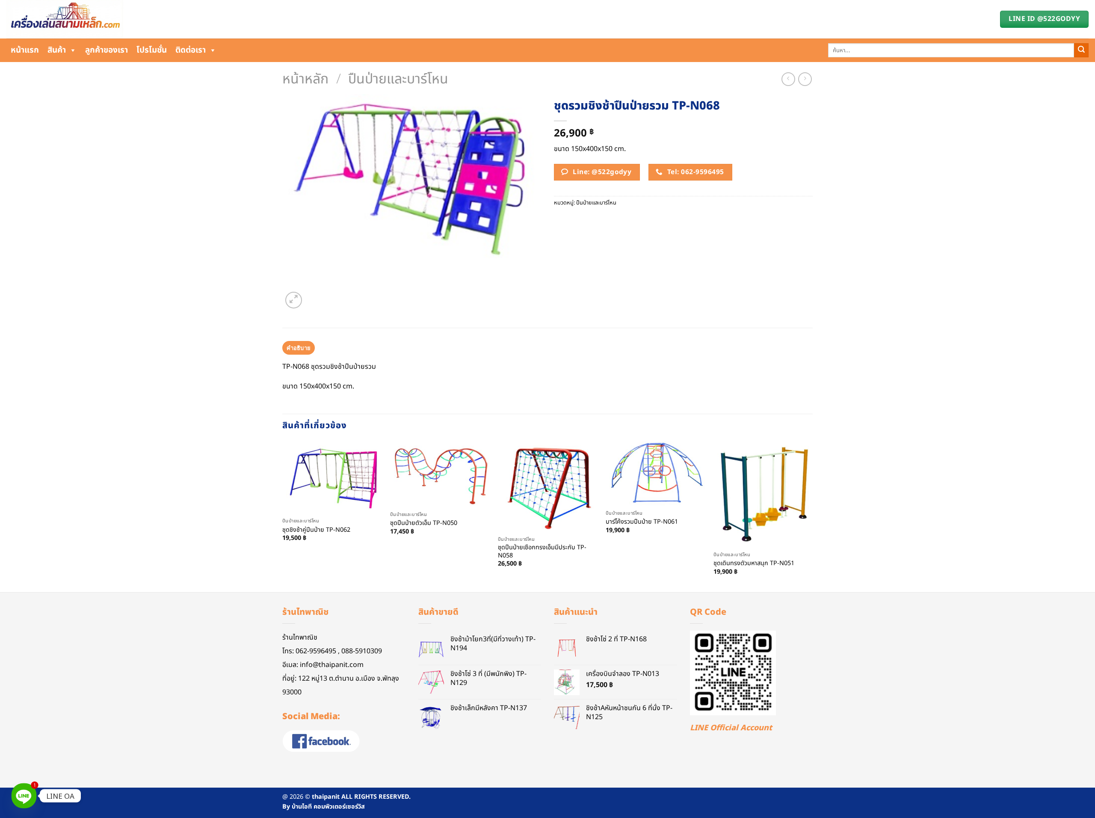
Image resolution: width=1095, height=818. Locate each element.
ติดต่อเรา (190, 50)
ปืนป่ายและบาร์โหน (398, 79)
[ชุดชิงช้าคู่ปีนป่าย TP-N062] (332, 477)
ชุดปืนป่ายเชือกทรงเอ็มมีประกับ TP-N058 (542, 552)
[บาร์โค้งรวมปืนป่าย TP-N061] (655, 474)
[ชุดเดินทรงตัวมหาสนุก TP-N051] (763, 494)
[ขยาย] (293, 300)
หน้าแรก (25, 50)
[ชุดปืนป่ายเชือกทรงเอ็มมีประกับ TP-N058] (547, 487)
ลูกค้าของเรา (106, 50)
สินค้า (56, 50)
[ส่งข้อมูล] (1081, 50)
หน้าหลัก (305, 79)
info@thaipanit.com (332, 665)
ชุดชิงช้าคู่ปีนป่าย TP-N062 (316, 530)
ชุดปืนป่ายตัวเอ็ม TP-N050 (423, 523)
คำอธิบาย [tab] (299, 347)
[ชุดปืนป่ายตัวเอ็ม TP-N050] (439, 474)
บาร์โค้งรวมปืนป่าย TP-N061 (642, 522)
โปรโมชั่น (151, 50)
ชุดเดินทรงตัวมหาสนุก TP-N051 (753, 564)
